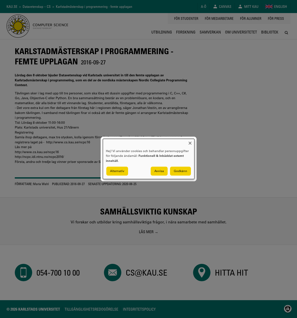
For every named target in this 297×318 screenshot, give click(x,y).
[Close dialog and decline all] (190, 141)
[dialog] (148, 159)
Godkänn (180, 171)
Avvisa (159, 171)
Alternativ (117, 171)
